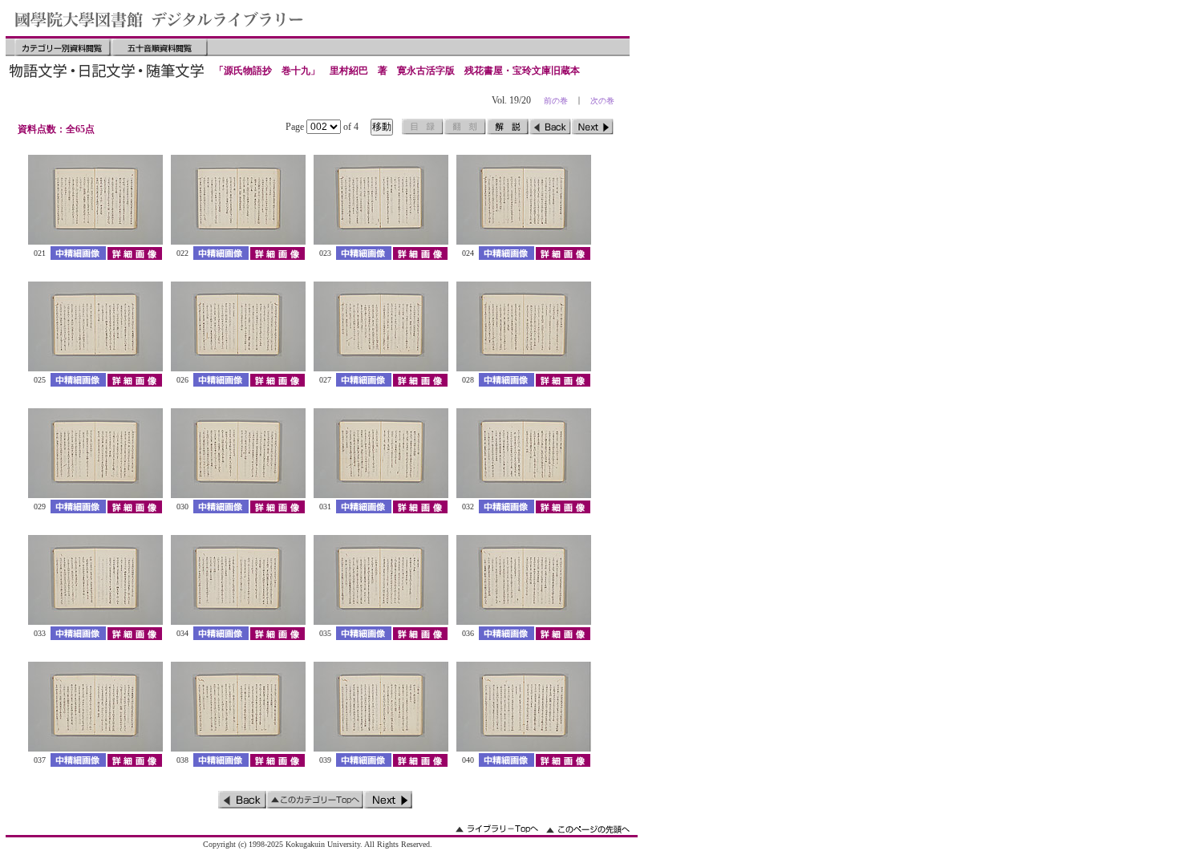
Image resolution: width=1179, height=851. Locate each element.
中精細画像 (78, 253)
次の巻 (602, 100)
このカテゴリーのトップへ (315, 799)
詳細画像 (134, 253)
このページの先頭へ (588, 829)
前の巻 (556, 100)
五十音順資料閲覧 (159, 47)
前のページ (550, 127)
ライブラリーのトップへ (497, 829)
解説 (508, 127)
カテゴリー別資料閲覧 (62, 47)
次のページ (593, 127)
